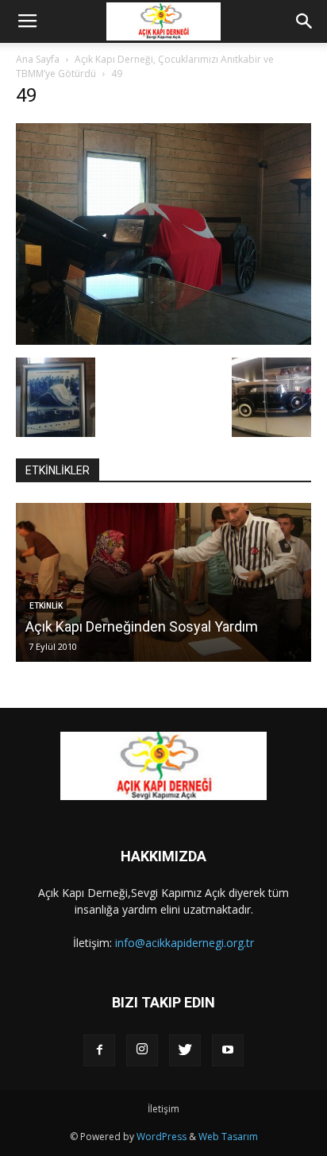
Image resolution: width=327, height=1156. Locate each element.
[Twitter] (185, 1050)
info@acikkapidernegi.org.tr (184, 942)
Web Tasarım (228, 1136)
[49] (163, 340)
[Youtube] (228, 1050)
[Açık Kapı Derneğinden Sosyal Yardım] (163, 582)
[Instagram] (142, 1050)
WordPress (162, 1136)
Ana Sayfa (38, 59)
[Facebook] (99, 1050)
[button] (305, 21)
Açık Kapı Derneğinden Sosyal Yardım (141, 626)
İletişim (163, 1108)
